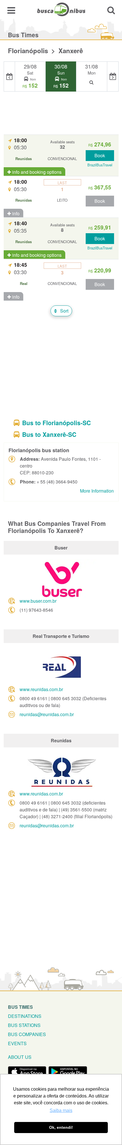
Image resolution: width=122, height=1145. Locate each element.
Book (99, 155)
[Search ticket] (111, 10)
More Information (97, 490)
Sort (63, 310)
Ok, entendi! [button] (61, 1127)
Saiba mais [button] (61, 1110)
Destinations (24, 1016)
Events (17, 1043)
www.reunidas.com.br (41, 689)
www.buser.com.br (38, 601)
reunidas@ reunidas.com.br (47, 714)
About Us (19, 1057)
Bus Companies (27, 1034)
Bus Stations (24, 1025)
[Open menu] (11, 10)
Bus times (20, 1007)
